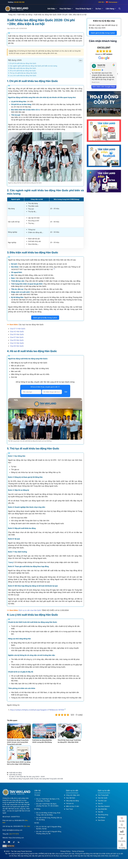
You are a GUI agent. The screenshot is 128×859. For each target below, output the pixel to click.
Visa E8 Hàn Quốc (17, 346)
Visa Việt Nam (65, 9)
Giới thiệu (51, 9)
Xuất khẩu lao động (24, 15)
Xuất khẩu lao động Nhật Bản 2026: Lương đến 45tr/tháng (42, 741)
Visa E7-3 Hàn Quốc (17, 329)
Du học (98, 9)
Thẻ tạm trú (70, 803)
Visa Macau (101, 817)
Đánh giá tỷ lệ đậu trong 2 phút (45, 318)
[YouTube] (9, 842)
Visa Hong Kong (103, 814)
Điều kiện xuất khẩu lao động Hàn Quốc (23, 68)
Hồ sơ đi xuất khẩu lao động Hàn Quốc (23, 70)
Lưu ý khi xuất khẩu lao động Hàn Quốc (23, 75)
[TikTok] (14, 842)
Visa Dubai (101, 820)
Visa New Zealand (104, 806)
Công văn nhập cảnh (73, 795)
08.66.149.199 (19, 2)
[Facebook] (4, 842)
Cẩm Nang (110, 9)
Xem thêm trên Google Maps (103, 87)
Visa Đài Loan (102, 800)
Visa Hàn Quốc (102, 798)
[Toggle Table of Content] (79, 60)
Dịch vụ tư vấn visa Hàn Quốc (30, 610)
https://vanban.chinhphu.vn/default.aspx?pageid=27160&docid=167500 (37, 710)
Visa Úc (100, 803)
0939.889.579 (19, 820)
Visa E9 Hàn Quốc (17, 340)
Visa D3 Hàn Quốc (17, 334)
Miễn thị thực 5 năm (72, 806)
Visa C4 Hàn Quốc (17, 343)
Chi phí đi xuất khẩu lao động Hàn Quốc (22, 63)
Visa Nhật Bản (102, 809)
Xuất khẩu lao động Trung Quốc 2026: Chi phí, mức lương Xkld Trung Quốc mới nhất (18, 742)
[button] (117, 73)
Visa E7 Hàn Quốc (17, 337)
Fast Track (69, 809)
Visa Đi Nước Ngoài (83, 9)
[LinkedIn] (18, 842)
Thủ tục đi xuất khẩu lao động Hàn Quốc (23, 73)
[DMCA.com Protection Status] (8, 846)
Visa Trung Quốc (103, 795)
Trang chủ (12, 15)
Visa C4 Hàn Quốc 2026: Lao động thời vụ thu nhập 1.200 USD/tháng (18, 763)
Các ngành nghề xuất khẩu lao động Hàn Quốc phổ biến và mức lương (33, 66)
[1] (54, 269)
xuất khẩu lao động (15, 774)
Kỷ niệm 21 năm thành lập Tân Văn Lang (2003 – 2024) (27, 776)
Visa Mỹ (100, 812)
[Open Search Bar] (121, 9)
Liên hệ (101, 2)
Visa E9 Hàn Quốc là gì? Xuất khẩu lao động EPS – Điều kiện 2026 (69, 741)
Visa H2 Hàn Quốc (17, 331)
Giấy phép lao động (72, 800)
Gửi (65, 392)
